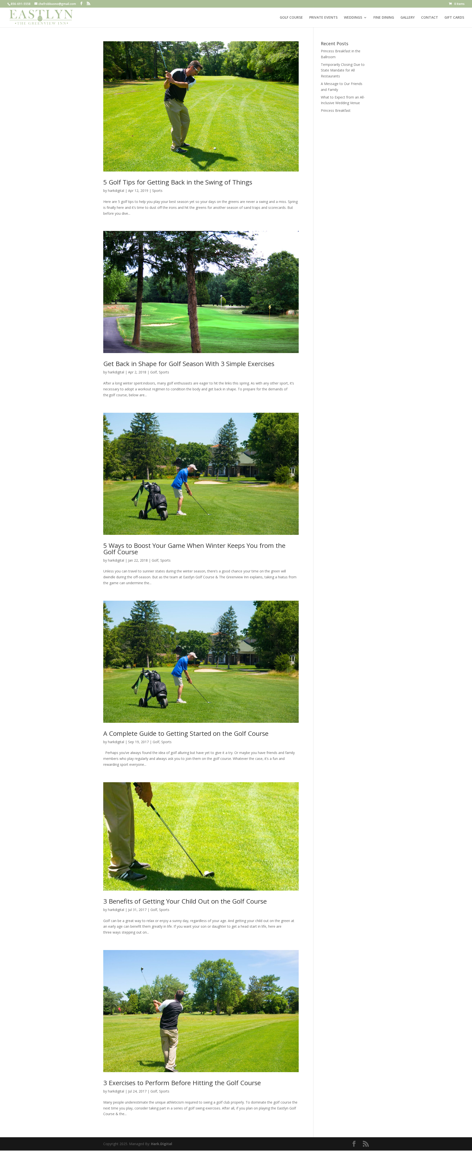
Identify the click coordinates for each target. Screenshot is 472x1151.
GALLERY (407, 18)
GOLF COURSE (291, 18)
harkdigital (116, 190)
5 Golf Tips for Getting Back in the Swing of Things (177, 182)
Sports (157, 190)
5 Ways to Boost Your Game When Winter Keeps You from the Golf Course (194, 548)
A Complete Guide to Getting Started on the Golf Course (185, 733)
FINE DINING (383, 18)
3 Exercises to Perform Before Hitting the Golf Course (182, 1082)
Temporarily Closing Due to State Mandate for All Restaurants (343, 70)
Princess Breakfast (336, 110)
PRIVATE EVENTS (323, 18)
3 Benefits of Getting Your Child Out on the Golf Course (185, 901)
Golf (153, 372)
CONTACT (429, 18)
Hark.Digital (161, 1143)
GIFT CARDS (454, 18)
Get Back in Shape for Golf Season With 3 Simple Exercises (189, 363)
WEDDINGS (353, 18)
